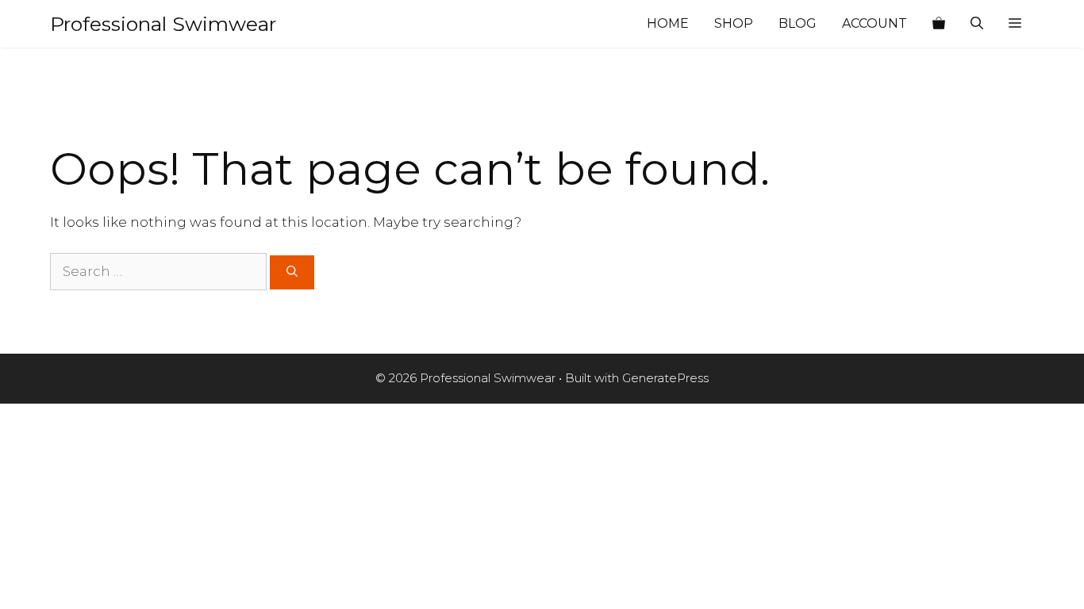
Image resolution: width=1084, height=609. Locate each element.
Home (668, 23)
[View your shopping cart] (939, 24)
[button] (1015, 24)
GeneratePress (665, 377)
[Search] (292, 272)
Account (874, 23)
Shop (733, 23)
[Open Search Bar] (977, 24)
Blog (797, 23)
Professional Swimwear (163, 24)
